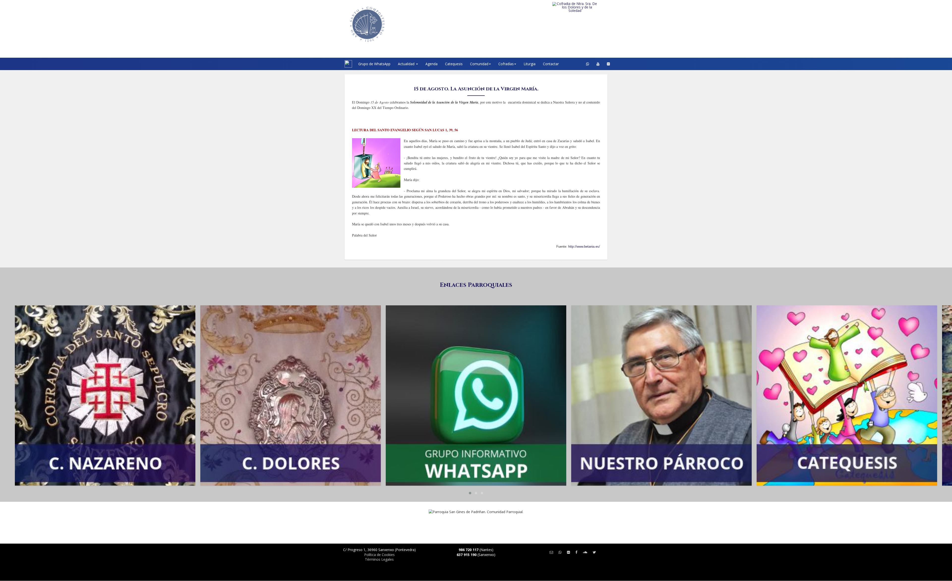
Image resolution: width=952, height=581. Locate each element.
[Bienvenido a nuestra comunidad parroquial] (338, 64)
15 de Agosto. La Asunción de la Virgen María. (476, 88)
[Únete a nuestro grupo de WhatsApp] (587, 64)
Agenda (431, 63)
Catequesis (454, 63)
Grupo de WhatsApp (374, 63)
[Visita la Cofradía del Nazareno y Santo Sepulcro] (585, 5)
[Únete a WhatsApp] (560, 552)
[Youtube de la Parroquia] (598, 64)
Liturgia (530, 63)
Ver (105, 325)
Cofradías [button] (506, 63)
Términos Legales (379, 559)
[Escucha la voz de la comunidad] (585, 552)
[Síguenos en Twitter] (594, 552)
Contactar (551, 63)
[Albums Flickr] (608, 64)
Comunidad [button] (479, 63)
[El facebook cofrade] (576, 552)
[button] (470, 493)
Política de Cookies (379, 554)
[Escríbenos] (551, 552)
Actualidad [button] (407, 63)
